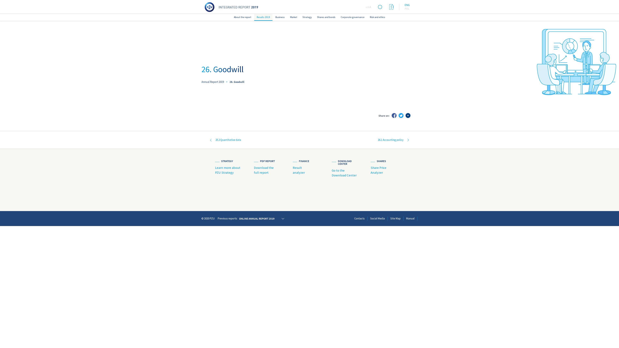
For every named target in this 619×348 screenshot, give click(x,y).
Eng (407, 5)
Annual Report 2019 (212, 82)
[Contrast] (380, 7)
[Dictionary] (391, 7)
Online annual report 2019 (257, 218)
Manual (410, 218)
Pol (407, 8)
